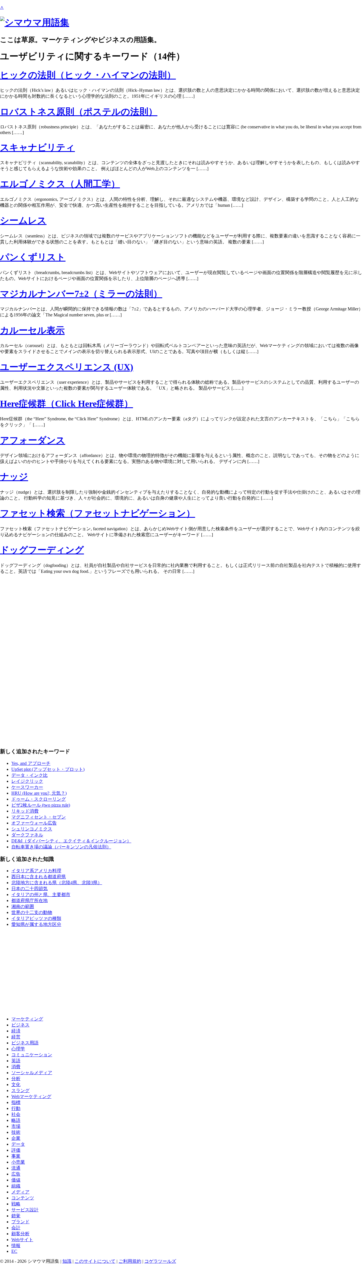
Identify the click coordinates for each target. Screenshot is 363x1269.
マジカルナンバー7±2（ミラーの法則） (81, 294)
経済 (15, 1030)
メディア (20, 1191)
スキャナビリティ (37, 147)
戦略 (15, 1203)
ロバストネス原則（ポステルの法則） (78, 112)
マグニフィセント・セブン (38, 817)
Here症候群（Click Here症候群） (66, 403)
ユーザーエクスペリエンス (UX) (66, 367)
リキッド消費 (25, 811)
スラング (20, 1090)
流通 (15, 1168)
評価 (15, 1150)
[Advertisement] (170, 619)
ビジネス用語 (25, 1042)
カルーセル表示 (32, 330)
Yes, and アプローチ (30, 763)
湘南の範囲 (22, 906)
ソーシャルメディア (31, 1072)
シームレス (23, 220)
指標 (15, 1102)
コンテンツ (22, 1197)
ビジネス (20, 1024)
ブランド (20, 1221)
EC (14, 1251)
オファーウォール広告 (34, 823)
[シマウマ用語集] (34, 22)
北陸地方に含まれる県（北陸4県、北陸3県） (56, 882)
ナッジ (14, 476)
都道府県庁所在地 (29, 900)
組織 (15, 1186)
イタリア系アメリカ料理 (36, 870)
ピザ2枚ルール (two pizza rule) (40, 805)
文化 (15, 1084)
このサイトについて (95, 1261)
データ (18, 1144)
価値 (15, 1180)
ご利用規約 (130, 1261)
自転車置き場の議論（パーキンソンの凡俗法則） (61, 846)
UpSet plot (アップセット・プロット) (48, 769)
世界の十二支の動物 (31, 912)
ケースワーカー (27, 787)
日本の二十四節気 (29, 888)
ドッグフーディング (42, 550)
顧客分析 (20, 1233)
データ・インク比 (29, 775)
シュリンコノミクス (31, 828)
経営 (15, 1036)
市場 (15, 1126)
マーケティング (27, 1019)
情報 (15, 1245)
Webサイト (22, 1239)
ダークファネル (27, 834)
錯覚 (15, 1215)
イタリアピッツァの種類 (36, 918)
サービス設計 (25, 1209)
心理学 (18, 1048)
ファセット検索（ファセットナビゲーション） (97, 513)
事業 (15, 1156)
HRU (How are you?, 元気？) (39, 793)
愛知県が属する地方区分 (36, 924)
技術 (15, 1132)
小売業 (18, 1162)
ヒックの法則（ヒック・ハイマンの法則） (88, 75)
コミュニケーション (31, 1054)
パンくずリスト (33, 257)
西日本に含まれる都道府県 (38, 876)
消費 (15, 1066)
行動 (15, 1108)
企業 (15, 1138)
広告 (15, 1174)
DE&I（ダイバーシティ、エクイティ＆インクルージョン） (71, 840)
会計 (15, 1227)
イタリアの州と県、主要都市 (40, 894)
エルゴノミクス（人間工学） (60, 184)
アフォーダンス (32, 440)
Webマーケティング (31, 1096)
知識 (66, 1261)
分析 (15, 1078)
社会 (15, 1114)
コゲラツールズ (160, 1261)
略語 (15, 1120)
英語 (15, 1060)
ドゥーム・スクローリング (38, 799)
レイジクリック (27, 781)
